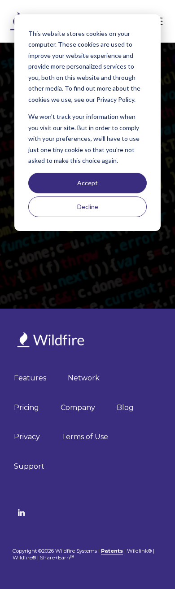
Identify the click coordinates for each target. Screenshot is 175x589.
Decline (87, 206)
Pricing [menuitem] (26, 407)
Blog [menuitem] (125, 407)
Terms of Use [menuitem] (84, 436)
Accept (87, 183)
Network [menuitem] (84, 378)
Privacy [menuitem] (27, 436)
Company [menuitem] (78, 407)
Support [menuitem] (29, 466)
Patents (112, 551)
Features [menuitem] (30, 378)
